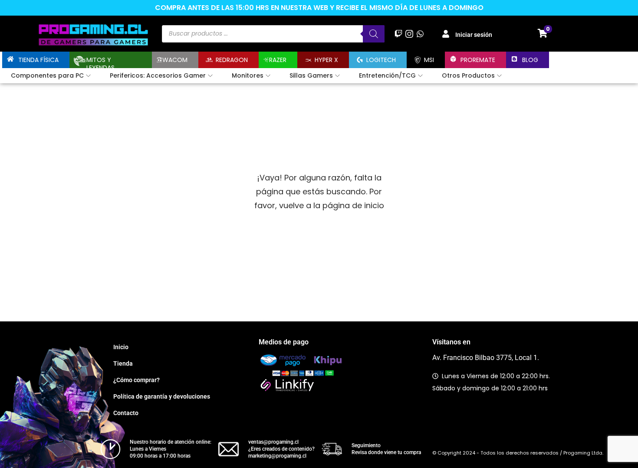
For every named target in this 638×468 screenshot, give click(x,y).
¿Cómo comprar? (136, 379)
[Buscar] (374, 34)
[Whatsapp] (420, 33)
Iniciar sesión (473, 34)
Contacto (125, 412)
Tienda (123, 363)
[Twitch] (398, 33)
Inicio (120, 347)
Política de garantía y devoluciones (161, 396)
